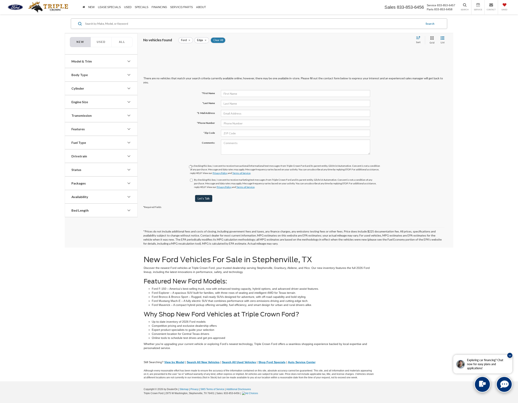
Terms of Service (241, 173)
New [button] (91, 7)
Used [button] (128, 7)
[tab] (101, 42)
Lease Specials (109, 7)
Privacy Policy (220, 173)
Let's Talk (204, 198)
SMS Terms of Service (212, 389)
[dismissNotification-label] (509, 355)
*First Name (208, 93)
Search (430, 23)
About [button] (201, 7)
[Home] (84, 7)
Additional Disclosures (238, 389)
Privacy (194, 389)
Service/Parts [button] (181, 7)
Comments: (208, 142)
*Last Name (208, 103)
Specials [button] (141, 7)
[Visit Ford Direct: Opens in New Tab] (250, 393)
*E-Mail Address (206, 113)
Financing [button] (159, 7)
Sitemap (184, 389)
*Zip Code (209, 132)
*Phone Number (206, 122)
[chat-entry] (482, 384)
